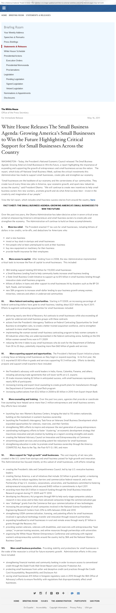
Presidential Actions (13, 56)
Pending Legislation (15, 79)
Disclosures (9, 98)
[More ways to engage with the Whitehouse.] (63, 593)
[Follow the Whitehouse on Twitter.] (34, 593)
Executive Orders (14, 60)
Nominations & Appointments (17, 93)
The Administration (61, 601)
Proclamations (13, 70)
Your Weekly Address (14, 32)
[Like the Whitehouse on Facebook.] (46, 593)
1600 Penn (94, 601)
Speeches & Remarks (14, 37)
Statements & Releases (38, 15)
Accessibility (41, 608)
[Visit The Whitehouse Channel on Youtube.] (57, 593)
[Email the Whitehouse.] (78, 593)
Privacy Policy (76, 608)
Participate (80, 601)
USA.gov (88, 608)
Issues (44, 601)
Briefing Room (16, 15)
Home (4, 15)
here (93, 199)
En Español (28, 608)
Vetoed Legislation (14, 88)
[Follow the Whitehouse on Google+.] (51, 593)
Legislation (9, 74)
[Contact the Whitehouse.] (71, 593)
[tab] (4, 8)
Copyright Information (58, 608)
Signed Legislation (14, 84)
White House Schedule (14, 51)
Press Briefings (11, 42)
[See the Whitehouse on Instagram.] (40, 593)
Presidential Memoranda (17, 65)
